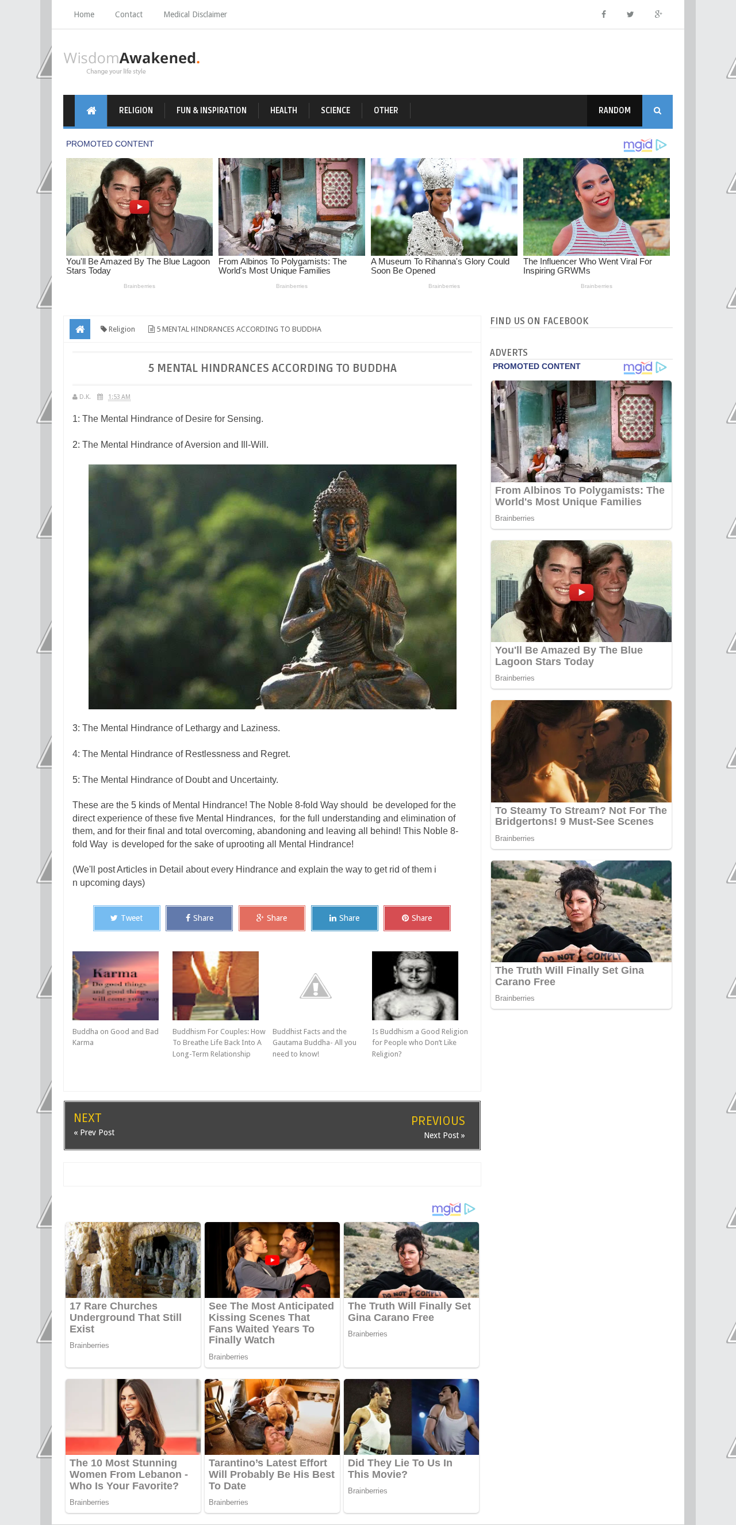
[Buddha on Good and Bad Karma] (122, 985)
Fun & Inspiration (212, 111)
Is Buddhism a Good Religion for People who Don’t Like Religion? (420, 1042)
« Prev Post (94, 1132)
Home (84, 14)
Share (203, 918)
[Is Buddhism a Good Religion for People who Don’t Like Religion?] (422, 985)
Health (283, 111)
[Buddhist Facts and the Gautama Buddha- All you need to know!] (323, 985)
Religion (136, 111)
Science (335, 111)
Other (386, 111)
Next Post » (444, 1135)
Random (615, 111)
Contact (129, 14)
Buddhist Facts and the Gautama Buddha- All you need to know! (314, 1042)
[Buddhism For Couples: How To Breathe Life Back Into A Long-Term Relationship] (222, 985)
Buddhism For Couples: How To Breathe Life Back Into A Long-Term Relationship (219, 1042)
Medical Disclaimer (195, 14)
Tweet (132, 918)
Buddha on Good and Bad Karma (115, 1037)
